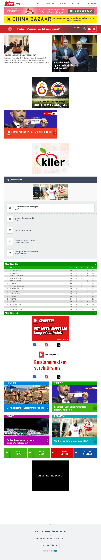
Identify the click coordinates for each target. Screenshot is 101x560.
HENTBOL (12, 383)
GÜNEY (10, 416)
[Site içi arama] (94, 28)
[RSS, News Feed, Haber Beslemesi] (52, 545)
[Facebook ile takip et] (43, 545)
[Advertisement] (50, 499)
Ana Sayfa (39, 531)
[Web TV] (91, 3)
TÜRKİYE (58, 383)
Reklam (63, 531)
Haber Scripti (48, 551)
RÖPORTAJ (59, 416)
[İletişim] (89, 28)
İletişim (55, 531)
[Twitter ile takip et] (48, 545)
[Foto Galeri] (95, 3)
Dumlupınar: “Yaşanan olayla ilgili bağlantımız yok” (38, 28)
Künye (47, 531)
